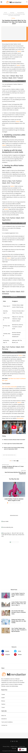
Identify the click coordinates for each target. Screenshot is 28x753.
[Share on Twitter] (14, 461)
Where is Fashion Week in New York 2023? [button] (14, 439)
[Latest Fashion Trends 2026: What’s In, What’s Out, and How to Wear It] (5, 604)
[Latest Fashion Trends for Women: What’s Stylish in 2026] (14, 489)
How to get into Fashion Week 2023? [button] (13, 443)
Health (3, 697)
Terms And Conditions (7, 722)
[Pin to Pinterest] (16, 461)
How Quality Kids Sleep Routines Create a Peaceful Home (18, 612)
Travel (3, 707)
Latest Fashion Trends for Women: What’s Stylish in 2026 (18, 595)
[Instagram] (14, 741)
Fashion (18, 121)
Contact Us (4, 725)
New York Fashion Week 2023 (9, 386)
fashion (19, 51)
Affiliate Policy (14, 746)
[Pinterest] (16, 741)
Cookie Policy (22, 746)
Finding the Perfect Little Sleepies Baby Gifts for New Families (18, 621)
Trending (12, 12)
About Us (3, 715)
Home (5, 12)
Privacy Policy (6, 746)
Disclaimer (4, 719)
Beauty (3, 701)
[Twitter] (12, 741)
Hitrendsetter (20, 418)
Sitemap (14, 748)
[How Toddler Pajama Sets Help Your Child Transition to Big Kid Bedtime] (5, 630)
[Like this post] (11, 461)
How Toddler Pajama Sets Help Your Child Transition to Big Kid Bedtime (18, 630)
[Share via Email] (17, 461)
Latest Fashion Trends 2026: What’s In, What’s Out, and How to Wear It (18, 603)
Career (3, 694)
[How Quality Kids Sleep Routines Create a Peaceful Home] (5, 613)
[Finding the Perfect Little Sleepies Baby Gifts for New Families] (5, 622)
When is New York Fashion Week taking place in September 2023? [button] (14, 448)
